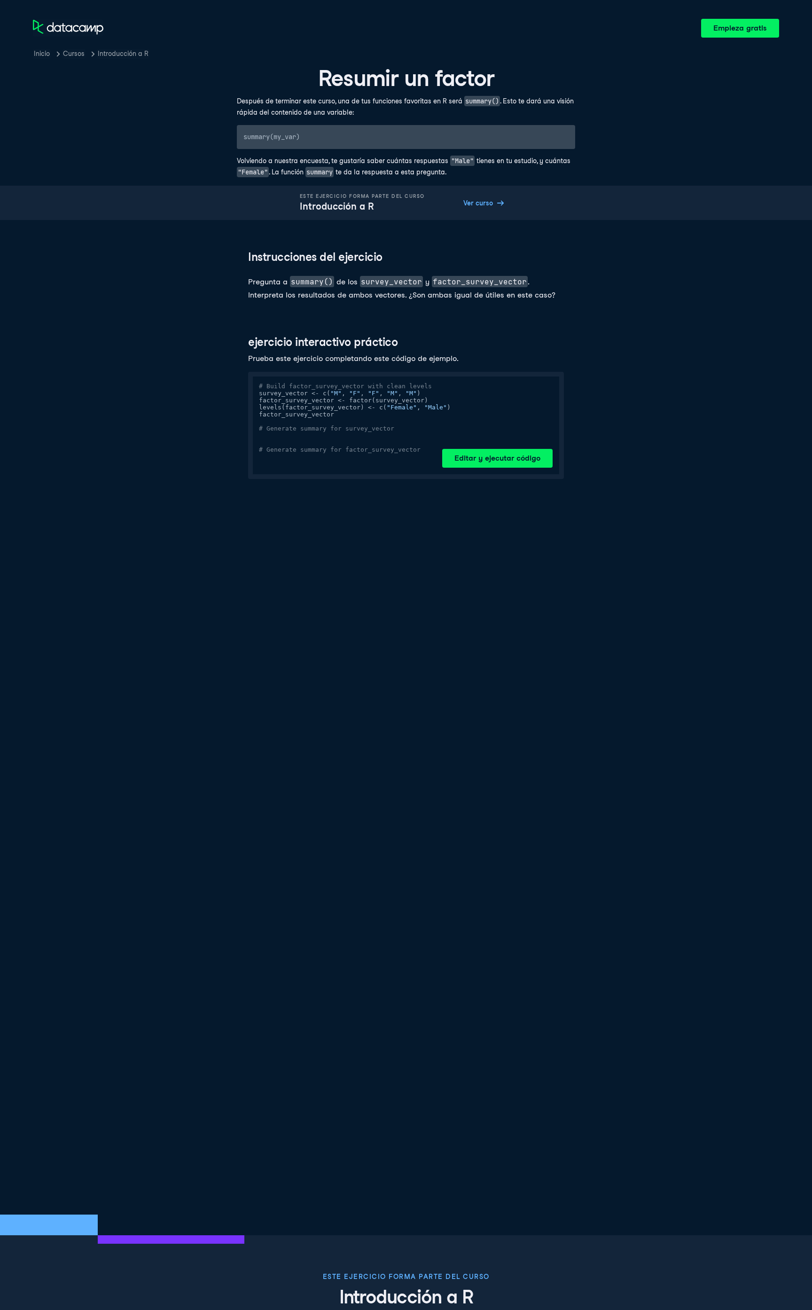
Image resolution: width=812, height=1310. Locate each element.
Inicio (42, 53)
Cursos (74, 53)
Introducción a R (123, 53)
